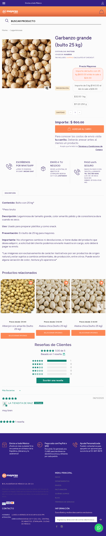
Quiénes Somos (62, 494)
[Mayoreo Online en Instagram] (61, 526)
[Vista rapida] (31, 283)
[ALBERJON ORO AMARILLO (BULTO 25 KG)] (18, 299)
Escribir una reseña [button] (53, 380)
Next (100, 307)
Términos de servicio (64, 502)
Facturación (61, 489)
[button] (37, 361)
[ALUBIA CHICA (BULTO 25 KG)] (53, 299)
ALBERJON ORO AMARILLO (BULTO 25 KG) (17, 328)
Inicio (57, 477)
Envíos (58, 485)
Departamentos (62, 481)
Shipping (69, 58)
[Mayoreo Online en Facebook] (56, 526)
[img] (9, 398)
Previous (6, 307)
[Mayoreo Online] (10, 475)
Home (4, 30)
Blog (57, 498)
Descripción (10, 193)
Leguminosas (16, 30)
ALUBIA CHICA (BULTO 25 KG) (53, 326)
